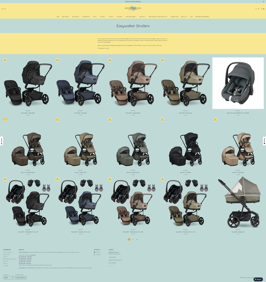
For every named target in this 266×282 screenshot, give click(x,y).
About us (183, 16)
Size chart (5, 261)
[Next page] (136, 239)
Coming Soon (174, 16)
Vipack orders (6, 254)
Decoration (85, 16)
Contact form (112, 265)
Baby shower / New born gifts (158, 16)
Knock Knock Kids (248, 277)
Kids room (75, 16)
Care (94, 16)
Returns (5, 256)
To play (111, 16)
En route (142, 16)
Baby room (65, 16)
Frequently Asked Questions (10, 259)
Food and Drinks (130, 16)
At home (119, 16)
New (58, 16)
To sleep (102, 16)
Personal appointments (202, 16)
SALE (191, 16)
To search (5, 265)
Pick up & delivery (7, 252)
